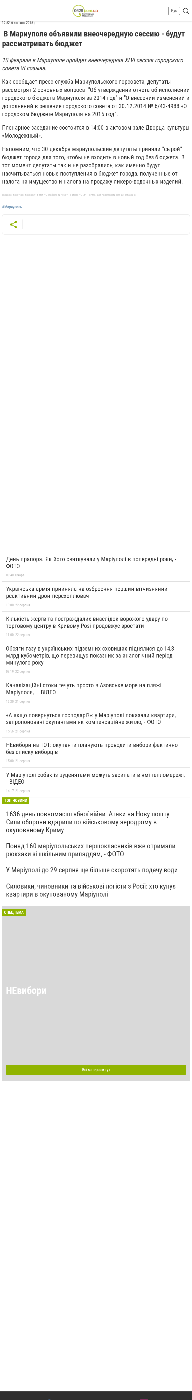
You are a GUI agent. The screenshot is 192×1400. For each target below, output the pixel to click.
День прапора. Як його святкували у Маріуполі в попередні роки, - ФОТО (91, 563)
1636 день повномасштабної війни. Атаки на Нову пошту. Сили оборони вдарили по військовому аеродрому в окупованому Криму (88, 822)
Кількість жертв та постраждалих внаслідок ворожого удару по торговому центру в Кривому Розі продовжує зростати (87, 622)
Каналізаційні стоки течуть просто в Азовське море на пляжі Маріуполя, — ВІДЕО (84, 689)
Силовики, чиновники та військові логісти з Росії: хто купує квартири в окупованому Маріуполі (91, 890)
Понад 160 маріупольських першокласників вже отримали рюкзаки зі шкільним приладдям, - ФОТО (91, 850)
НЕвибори (26, 990)
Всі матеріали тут (96, 1069)
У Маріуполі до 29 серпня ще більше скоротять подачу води (92, 870)
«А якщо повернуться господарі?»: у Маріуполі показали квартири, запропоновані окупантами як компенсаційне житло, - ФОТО (91, 719)
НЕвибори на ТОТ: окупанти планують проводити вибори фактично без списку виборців (92, 748)
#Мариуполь (12, 207)
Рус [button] (174, 10)
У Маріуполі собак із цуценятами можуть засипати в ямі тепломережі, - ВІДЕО (95, 778)
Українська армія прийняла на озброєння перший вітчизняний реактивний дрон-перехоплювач (87, 592)
